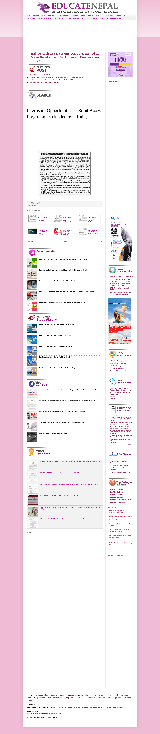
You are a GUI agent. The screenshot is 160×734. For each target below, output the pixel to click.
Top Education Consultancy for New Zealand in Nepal (57, 368)
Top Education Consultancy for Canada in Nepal (56, 346)
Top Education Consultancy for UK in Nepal (54, 357)
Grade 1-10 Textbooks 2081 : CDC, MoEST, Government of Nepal (60, 496)
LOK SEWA (52, 15)
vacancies (33, 205)
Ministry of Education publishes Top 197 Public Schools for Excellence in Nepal (67, 400)
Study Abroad (85, 695)
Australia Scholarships (118, 363)
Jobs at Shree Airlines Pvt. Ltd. (39, 75)
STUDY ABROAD (87, 15)
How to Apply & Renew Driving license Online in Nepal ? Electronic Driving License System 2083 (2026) (70, 508)
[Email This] (32, 203)
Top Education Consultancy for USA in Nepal (55, 335)
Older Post (99, 241)
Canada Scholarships (117, 368)
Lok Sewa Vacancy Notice (119, 465)
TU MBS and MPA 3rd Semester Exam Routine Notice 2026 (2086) (60, 473)
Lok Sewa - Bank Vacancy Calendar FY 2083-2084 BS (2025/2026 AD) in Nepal (56, 77)
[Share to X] (35, 203)
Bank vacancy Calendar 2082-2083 (113, 707)
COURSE (74, 15)
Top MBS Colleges (116, 489)
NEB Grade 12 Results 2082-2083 (121, 277)
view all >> (130, 444)
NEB (81, 698)
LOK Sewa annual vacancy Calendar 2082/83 (76, 707)
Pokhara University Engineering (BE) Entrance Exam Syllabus (121, 436)
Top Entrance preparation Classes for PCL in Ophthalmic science (62, 281)
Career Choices (124, 698)
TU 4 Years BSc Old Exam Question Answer (44, 82)
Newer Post (30, 241)
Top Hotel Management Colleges (121, 499)
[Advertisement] (80, 36)
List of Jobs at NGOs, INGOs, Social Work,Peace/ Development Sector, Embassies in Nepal (120, 518)
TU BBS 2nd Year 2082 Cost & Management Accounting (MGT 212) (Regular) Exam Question (69, 484)
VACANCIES (63, 15)
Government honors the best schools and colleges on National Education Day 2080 (68, 390)
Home (65, 241)
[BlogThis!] (34, 203)
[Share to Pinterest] (39, 203)
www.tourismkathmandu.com (52, 713)
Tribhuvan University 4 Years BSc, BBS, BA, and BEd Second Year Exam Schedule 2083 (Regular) (70, 461)
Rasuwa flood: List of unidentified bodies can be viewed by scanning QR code (120, 543)
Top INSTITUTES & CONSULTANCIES (51, 18)
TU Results (114, 695)
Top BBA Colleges (116, 497)
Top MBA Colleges (116, 492)
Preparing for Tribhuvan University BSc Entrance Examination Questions (121, 440)
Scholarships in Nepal (118, 371)
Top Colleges (72, 698)
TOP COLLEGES (73, 18)
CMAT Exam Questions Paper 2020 (121, 422)
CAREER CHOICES (114, 18)
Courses (74, 695)
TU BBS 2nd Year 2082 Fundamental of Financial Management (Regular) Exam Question (67, 518)
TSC (102, 18)
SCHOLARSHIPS (39, 15)
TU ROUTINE (30, 18)
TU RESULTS (120, 15)
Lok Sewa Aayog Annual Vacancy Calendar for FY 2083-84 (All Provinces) (54, 80)
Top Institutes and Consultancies (49, 698)
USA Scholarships (116, 361)
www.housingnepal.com (34, 713)
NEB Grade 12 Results (90, 18)
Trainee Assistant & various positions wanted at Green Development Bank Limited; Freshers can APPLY (64, 57)
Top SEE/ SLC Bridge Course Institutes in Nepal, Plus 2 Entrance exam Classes (67, 291)
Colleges (104, 695)
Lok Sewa (54, 695)
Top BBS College (116, 494)
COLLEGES (108, 15)
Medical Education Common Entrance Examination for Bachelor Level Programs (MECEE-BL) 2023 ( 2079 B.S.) (121, 431)
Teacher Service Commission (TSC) (100, 698)
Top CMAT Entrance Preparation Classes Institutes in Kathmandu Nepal (64, 259)
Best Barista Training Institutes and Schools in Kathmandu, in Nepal (63, 270)
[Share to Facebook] (37, 203)
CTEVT (98, 15)
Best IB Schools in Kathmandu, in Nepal (53, 433)
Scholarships (42, 695)
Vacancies (64, 695)
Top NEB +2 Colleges (117, 502)
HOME (27, 15)
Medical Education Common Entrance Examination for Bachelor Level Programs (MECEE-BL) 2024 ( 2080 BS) (121, 418)
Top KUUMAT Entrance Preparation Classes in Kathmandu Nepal (62, 302)
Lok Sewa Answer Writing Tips (120, 472)
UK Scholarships (116, 366)
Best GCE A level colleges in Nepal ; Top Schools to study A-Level (62, 411)
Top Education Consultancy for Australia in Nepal (56, 324)
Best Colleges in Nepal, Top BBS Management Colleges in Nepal (61, 422)
